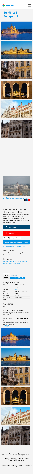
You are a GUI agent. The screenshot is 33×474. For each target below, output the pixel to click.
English (6, 458)
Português (11, 460)
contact (14, 454)
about (21, 456)
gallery (21, 278)
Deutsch (13, 458)
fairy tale (24, 261)
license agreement (24, 454)
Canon (17, 289)
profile (13, 278)
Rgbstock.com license (13, 310)
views (9, 198)
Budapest (6, 261)
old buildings (7, 263)
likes (25, 198)
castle (12, 261)
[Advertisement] (16, 158)
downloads (18, 198)
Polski (27, 458)
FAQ (5, 326)
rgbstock (10, 5)
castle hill (18, 261)
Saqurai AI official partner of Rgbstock (21, 466)
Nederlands (20, 460)
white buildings (17, 263)
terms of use (12, 326)
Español (20, 458)
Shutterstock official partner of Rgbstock (12, 465)
